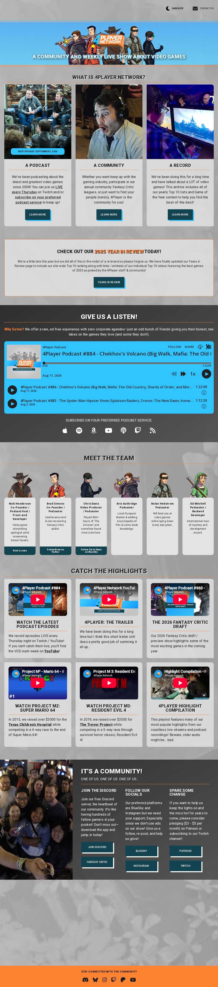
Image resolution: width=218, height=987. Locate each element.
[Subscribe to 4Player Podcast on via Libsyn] (123, 431)
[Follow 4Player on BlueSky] (95, 980)
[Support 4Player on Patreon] (123, 980)
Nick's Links (20, 550)
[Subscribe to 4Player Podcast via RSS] (152, 431)
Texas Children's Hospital (30, 725)
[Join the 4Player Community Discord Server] (85, 980)
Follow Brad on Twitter (55, 550)
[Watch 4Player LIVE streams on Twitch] (113, 980)
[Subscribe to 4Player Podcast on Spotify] (79, 431)
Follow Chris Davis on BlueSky (91, 550)
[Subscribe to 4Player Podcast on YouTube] (108, 431)
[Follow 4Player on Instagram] (104, 980)
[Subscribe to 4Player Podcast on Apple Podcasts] (65, 431)
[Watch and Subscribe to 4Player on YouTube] (133, 980)
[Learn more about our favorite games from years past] (180, 122)
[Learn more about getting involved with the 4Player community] (109, 122)
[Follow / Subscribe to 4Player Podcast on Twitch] (138, 431)
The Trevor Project (96, 725)
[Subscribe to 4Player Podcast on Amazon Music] (93, 431)
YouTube (51, 651)
